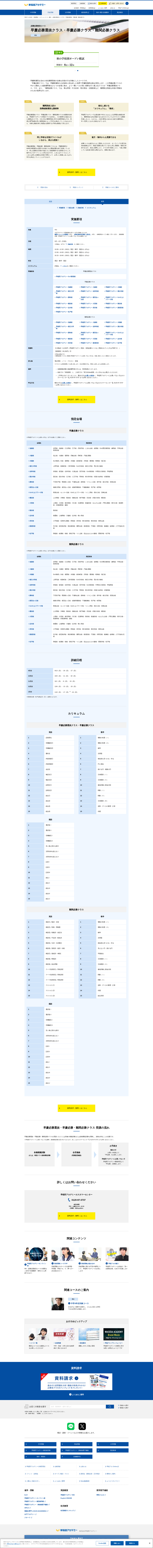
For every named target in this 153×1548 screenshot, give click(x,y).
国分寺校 (32, 476)
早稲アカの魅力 (113, 1263)
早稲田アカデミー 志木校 (64, 307)
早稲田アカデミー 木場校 (114, 287)
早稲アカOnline (122, 8)
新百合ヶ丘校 (34, 487)
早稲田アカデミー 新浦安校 (114, 307)
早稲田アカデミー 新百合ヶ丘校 (90, 298)
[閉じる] (149, 1543)
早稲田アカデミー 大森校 (89, 287)
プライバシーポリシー (13, 1544)
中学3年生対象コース (80, 1303)
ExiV (26, 1495)
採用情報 (91, 8)
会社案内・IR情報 (79, 8)
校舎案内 (83, 1343)
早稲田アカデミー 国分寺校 (114, 291)
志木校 (32, 515)
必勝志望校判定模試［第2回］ (82, 234)
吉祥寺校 (32, 471)
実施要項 (62, 208)
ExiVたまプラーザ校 (36, 492)
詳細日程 (81, 208)
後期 (102, 201)
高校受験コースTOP (60, 1263)
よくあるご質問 (102, 8)
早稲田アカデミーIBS (68, 1495)
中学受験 (33, 12)
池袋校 (32, 448)
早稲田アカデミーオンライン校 (36, 1265)
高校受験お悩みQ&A (88, 1263)
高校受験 (50, 12)
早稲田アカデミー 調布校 (64, 297)
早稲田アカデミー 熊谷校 (114, 303)
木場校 (32, 461)
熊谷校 (32, 510)
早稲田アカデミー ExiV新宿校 (66, 276)
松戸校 (32, 533)
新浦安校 (32, 526)
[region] (76, 1543)
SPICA (26, 1508)
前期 (50, 201)
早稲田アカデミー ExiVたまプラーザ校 (115, 298)
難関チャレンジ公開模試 (61, 234)
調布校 (32, 482)
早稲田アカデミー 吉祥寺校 (90, 291)
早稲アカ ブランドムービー (114, 1343)
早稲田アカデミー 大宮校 (89, 303)
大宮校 (32, 503)
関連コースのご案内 (112, 187)
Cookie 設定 (102, 1543)
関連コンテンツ (78, 187)
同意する (132, 1543)
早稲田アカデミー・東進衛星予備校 (36, 1504)
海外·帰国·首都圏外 (102, 12)
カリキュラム (91, 208)
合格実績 (58, 1343)
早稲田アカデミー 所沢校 (89, 307)
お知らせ (112, 8)
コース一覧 (33, 1343)
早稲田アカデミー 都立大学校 (65, 292)
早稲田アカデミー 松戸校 (64, 312)
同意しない (117, 1543)
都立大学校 (33, 466)
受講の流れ (44, 187)
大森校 (32, 455)
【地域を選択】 (76, 1538)
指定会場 (71, 208)
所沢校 (32, 521)
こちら (64, 266)
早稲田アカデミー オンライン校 (34, 1498)
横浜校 (32, 498)
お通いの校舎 (89, 375)
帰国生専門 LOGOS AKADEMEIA (35, 1511)
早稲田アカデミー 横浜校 (64, 303)
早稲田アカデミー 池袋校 (64, 287)
